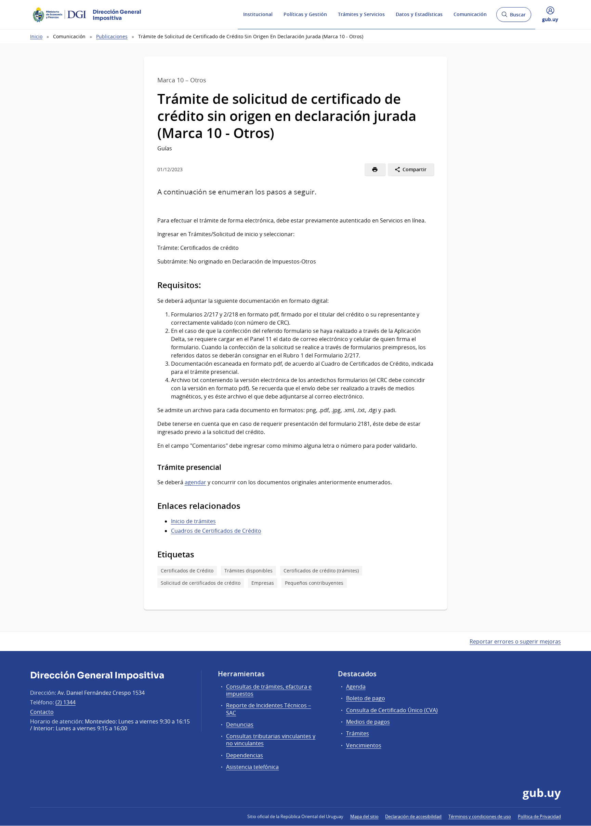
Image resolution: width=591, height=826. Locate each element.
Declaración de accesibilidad (413, 816)
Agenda (356, 686)
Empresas (262, 583)
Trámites (357, 733)
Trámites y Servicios (361, 14)
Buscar (513, 16)
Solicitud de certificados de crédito (200, 583)
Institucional (258, 14)
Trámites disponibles (248, 570)
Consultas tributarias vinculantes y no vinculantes (270, 739)
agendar (195, 482)
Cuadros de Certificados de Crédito (216, 530)
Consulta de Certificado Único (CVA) (392, 710)
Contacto (42, 712)
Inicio (36, 36)
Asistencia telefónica (252, 767)
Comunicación (470, 14)
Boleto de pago (365, 698)
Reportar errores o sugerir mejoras (515, 641)
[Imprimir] (375, 169)
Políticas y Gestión (305, 14)
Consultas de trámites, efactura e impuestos (269, 690)
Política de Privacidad (539, 816)
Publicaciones (112, 36)
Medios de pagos (368, 722)
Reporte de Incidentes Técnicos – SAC (268, 709)
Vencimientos (363, 745)
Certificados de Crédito (187, 570)
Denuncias (239, 724)
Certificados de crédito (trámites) (321, 570)
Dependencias (244, 755)
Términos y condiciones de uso (479, 816)
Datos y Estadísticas (419, 14)
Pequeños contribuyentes (314, 583)
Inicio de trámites (193, 521)
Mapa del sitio (364, 816)
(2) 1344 (65, 702)
